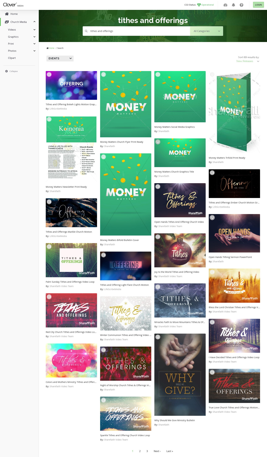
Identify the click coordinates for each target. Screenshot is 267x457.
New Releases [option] (244, 61)
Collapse (14, 71)
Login (258, 4)
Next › (157, 451)
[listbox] (248, 61)
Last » (169, 451)
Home (51, 48)
